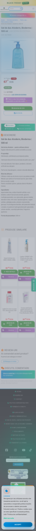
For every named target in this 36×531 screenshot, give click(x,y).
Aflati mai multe (9, 518)
